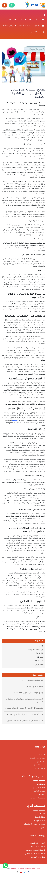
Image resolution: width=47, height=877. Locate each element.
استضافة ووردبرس (37, 798)
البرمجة (23, 26)
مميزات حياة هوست (37, 758)
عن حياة (42, 755)
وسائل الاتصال (39, 765)
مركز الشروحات (39, 817)
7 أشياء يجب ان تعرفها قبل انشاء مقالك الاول (25, 721)
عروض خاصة (9, 26)
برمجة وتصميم (37, 650)
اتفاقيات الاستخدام (37, 843)
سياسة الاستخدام (38, 847)
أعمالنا (42, 814)
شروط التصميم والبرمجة (35, 850)
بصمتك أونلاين (39, 821)
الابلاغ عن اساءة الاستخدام (34, 824)
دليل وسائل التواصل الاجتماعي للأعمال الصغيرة (24, 708)
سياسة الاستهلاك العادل (35, 854)
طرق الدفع (41, 762)
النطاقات (41, 795)
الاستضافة (41, 784)
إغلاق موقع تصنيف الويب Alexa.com (28, 693)
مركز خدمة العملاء (38, 857)
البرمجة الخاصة (39, 791)
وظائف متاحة (40, 769)
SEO (38, 646)
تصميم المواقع (39, 788)
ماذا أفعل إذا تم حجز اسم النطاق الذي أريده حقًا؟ (24, 714)
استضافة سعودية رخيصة (33, 680)
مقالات (40, 661)
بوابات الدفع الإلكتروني (34, 687)
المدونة (42, 828)
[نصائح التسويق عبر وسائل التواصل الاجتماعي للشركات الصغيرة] (23, 64)
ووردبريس (39, 665)
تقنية (41, 653)
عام (41, 657)
